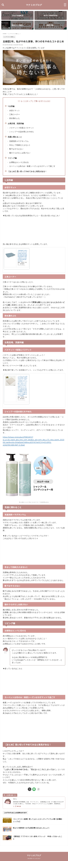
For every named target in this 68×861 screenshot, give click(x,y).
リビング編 (12, 158)
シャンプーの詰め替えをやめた (21, 132)
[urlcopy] (38, 789)
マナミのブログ (34, 5)
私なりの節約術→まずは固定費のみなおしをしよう (31, 828)
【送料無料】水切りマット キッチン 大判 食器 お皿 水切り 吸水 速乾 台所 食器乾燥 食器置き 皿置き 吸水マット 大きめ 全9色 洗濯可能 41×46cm (22, 256)
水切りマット (14, 110)
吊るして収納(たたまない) (19, 145)
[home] (20, 806)
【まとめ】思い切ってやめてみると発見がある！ (27, 171)
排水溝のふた (14, 118)
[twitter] (29, 789)
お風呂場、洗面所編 (16, 123)
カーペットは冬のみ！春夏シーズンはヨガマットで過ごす (32, 166)
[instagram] (16, 806)
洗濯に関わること (15, 137)
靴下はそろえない (16, 149)
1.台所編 (11, 106)
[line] (34, 789)
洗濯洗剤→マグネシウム (19, 141)
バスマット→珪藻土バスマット (21, 128)
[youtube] (18, 806)
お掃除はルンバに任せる (19, 162)
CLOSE (47, 101)
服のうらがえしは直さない (19, 153)
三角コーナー (14, 114)
